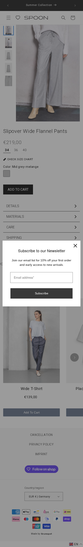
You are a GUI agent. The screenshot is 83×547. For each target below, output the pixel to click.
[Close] (75, 246)
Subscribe (41, 293)
